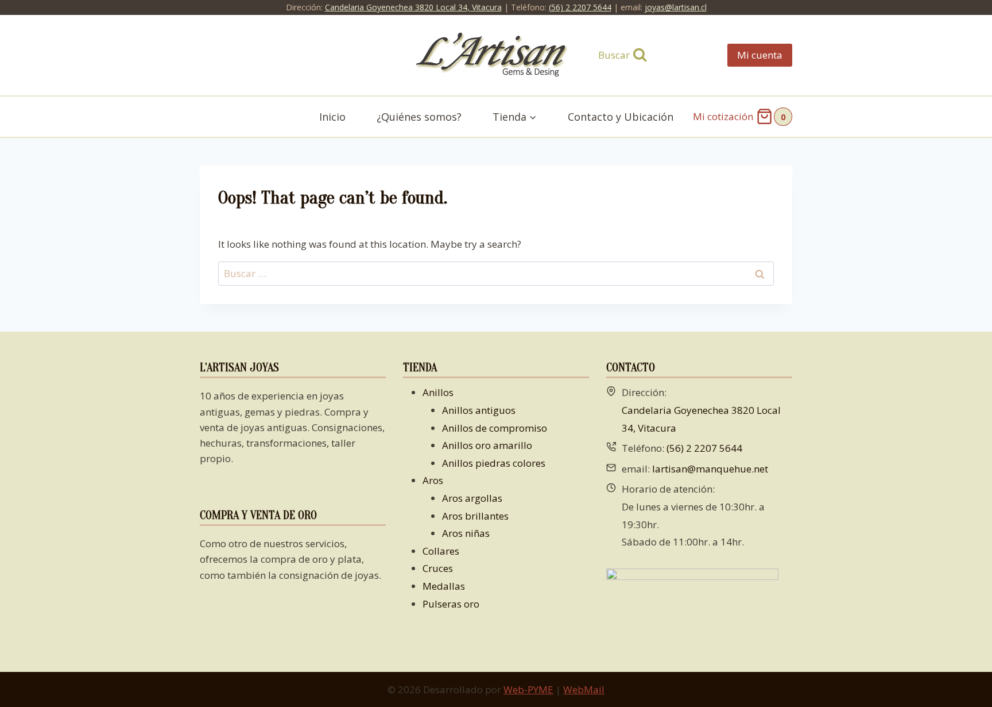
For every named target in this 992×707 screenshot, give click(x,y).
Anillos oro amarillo (487, 445)
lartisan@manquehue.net (710, 468)
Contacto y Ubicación (620, 117)
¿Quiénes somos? (419, 117)
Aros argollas (472, 498)
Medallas (444, 586)
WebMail (583, 689)
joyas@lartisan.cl (676, 7)
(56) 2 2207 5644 (580, 7)
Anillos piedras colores (493, 463)
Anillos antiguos (479, 410)
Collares (441, 551)
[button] (532, 117)
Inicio (332, 117)
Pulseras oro (451, 603)
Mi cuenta (759, 55)
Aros (433, 480)
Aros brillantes (475, 515)
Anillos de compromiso (494, 428)
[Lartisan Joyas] (496, 55)
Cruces (438, 568)
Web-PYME (528, 689)
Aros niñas (466, 533)
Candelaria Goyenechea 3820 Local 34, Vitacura (413, 7)
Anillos (438, 392)
